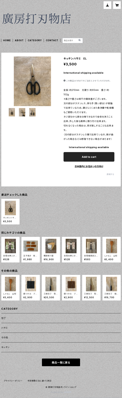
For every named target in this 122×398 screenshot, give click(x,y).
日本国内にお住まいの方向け (89, 166)
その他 (4, 337)
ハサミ (4, 327)
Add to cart (89, 156)
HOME (7, 40)
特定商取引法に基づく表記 (39, 381)
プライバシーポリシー (13, 381)
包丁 (3, 318)
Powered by (57, 392)
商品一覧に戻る (61, 362)
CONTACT (52, 40)
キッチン (5, 347)
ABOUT (19, 40)
